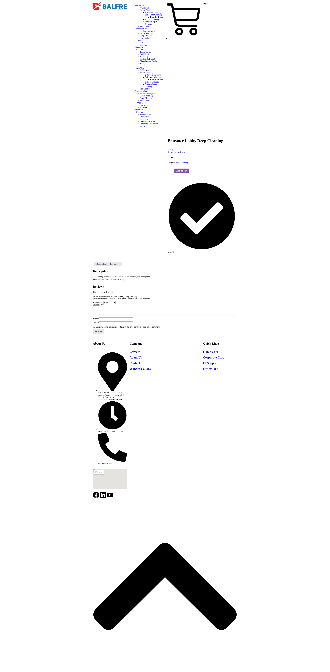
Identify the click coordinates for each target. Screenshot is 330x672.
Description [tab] (101, 264)
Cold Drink (144, 117)
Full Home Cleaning (153, 77)
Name (96, 319)
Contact (135, 363)
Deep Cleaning (146, 98)
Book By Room (156, 79)
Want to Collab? (140, 368)
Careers (135, 351)
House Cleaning (146, 72)
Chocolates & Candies (149, 124)
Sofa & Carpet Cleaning (151, 85)
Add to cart (181, 171)
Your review (98, 305)
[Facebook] (96, 495)
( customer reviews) (176, 152)
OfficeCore (139, 112)
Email (96, 323)
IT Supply (139, 103)
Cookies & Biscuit (147, 121)
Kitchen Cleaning (152, 82)
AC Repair (144, 70)
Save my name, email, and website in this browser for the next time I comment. (128, 327)
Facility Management (148, 93)
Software (143, 107)
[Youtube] (110, 495)
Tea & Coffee (145, 114)
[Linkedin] (103, 495)
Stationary (144, 119)
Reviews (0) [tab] (115, 264)
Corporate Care (141, 91)
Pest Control (145, 89)
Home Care (139, 68)
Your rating (98, 302)
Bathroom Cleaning (153, 75)
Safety (142, 126)
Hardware (144, 105)
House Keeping (146, 96)
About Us (139, 110)
